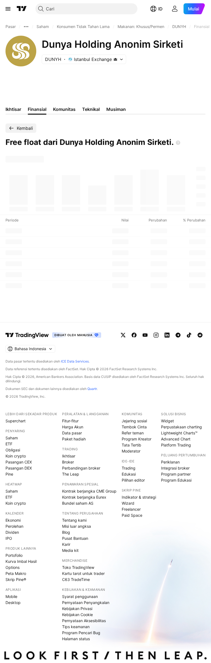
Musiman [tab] (116, 109)
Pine (9, 474)
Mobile (11, 596)
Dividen (12, 532)
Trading (128, 468)
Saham (11, 438)
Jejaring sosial (134, 420)
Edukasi (129, 474)
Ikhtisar (68, 456)
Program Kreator (136, 439)
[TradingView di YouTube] (145, 335)
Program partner (176, 474)
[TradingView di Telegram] (178, 335)
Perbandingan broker (81, 468)
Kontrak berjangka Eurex (84, 497)
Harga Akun (72, 427)
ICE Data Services (75, 361)
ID (160, 9)
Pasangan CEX (18, 462)
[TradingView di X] (123, 335)
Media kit (70, 550)
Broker (68, 462)
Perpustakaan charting (181, 427)
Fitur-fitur (70, 420)
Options (12, 567)
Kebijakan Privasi (77, 608)
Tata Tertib (131, 445)
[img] (115, 59)
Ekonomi (13, 520)
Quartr (92, 389)
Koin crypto (15, 456)
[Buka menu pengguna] (174, 8)
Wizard (128, 503)
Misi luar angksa (76, 526)
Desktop (13, 602)
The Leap (70, 474)
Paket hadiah (74, 439)
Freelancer (131, 509)
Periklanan (170, 462)
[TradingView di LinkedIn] (167, 335)
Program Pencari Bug (81, 632)
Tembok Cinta (134, 427)
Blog (66, 532)
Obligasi (12, 450)
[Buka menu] (7, 8)
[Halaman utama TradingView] (22, 9)
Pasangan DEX (18, 468)
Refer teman (133, 433)
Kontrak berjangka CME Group (89, 491)
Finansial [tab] (37, 109)
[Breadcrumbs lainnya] (26, 26)
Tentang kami (74, 520)
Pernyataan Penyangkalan (85, 602)
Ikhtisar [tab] (13, 109)
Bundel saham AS (77, 503)
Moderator (131, 451)
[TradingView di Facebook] (134, 335)
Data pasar (72, 433)
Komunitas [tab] (64, 109)
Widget (167, 420)
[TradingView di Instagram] (156, 335)
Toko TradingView (78, 567)
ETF (8, 444)
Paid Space (132, 515)
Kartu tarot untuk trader (83, 573)
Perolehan (14, 526)
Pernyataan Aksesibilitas (84, 620)
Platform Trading (176, 445)
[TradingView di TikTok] (189, 335)
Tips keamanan (76, 626)
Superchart (15, 420)
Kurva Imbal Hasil (21, 561)
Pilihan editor (133, 480)
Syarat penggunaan (80, 596)
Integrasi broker (175, 468)
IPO (8, 538)
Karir (66, 544)
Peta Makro (15, 573)
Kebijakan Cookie (77, 614)
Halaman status (76, 638)
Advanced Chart (175, 439)
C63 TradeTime (76, 579)
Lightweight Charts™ (179, 433)
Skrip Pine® (15, 579)
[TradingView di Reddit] (200, 335)
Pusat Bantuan (75, 538)
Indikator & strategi (139, 497)
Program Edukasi (176, 480)
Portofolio (14, 555)
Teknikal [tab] (91, 109)
